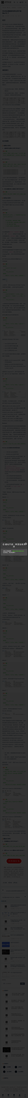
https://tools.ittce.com (18, 551)
